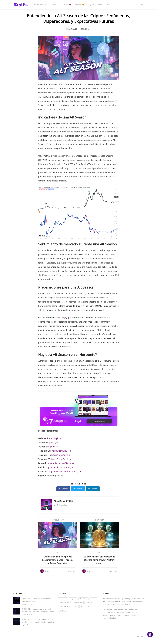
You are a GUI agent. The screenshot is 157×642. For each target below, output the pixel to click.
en (57, 552)
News (93, 599)
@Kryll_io (53, 446)
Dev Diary (83, 599)
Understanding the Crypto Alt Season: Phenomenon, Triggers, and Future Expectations (57, 559)
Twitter (79, 489)
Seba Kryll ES (66, 501)
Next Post (99, 520)
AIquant (73, 599)
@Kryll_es (53, 442)
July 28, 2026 (26, 625)
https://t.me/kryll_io (61, 450)
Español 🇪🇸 (79, 5)
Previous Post (57, 520)
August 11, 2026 (27, 604)
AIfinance (63, 599)
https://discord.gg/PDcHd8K (60, 463)
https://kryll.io (54, 438)
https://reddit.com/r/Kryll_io (59, 467)
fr (94, 606)
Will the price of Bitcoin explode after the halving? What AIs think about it (99, 559)
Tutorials (54, 5)
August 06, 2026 (27, 615)
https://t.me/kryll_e (60, 459)
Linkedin (94, 489)
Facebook (64, 489)
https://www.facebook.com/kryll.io (65, 471)
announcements (65, 606)
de (76, 606)
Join (108, 5)
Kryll (64, 317)
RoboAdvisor (78, 603)
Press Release (64, 603)
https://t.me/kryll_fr (60, 455)
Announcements (39, 5)
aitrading (89, 603)
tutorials (62, 610)
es (88, 606)
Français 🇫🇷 (66, 5)
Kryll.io (91, 5)
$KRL (100, 5)
